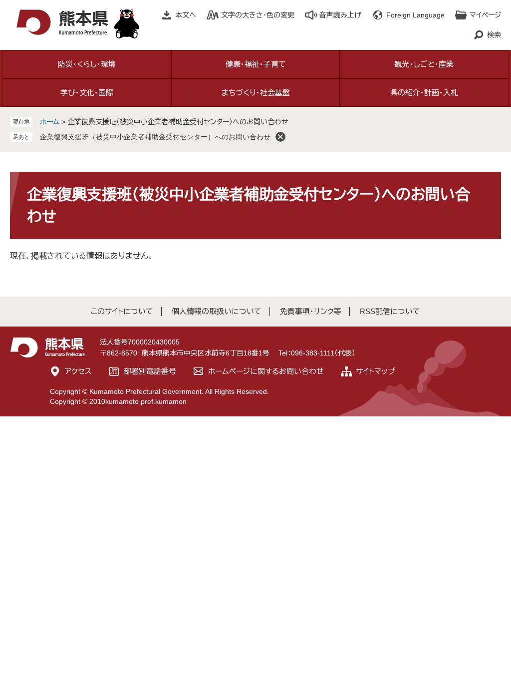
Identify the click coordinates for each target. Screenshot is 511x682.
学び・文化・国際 (86, 92)
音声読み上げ (340, 15)
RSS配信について (390, 311)
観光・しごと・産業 (424, 64)
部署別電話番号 (150, 371)
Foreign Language (415, 15)
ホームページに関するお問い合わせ (266, 371)
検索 (494, 35)
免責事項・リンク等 (310, 311)
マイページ (485, 15)
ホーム (49, 122)
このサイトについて (122, 311)
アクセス (78, 371)
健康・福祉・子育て (256, 64)
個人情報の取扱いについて (216, 311)
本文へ (185, 15)
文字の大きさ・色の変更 (257, 15)
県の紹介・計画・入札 (424, 92)
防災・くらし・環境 (87, 64)
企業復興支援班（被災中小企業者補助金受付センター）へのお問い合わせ (155, 137)
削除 (280, 137)
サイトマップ (375, 371)
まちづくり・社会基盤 (256, 92)
